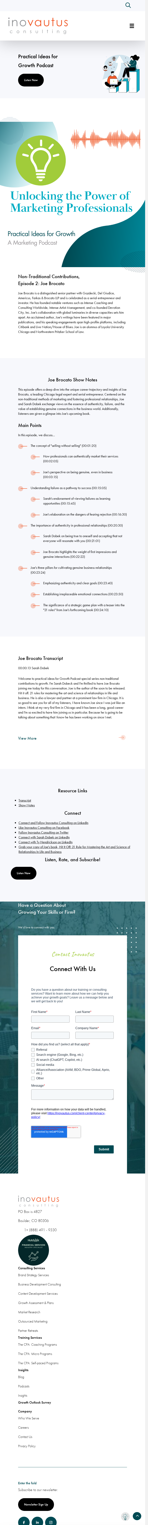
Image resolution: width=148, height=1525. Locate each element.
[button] (128, 5)
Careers (23, 1427)
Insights (22, 1395)
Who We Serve (28, 1418)
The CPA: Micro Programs (35, 1353)
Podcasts (23, 1386)
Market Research (29, 1312)
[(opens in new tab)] (72, 194)
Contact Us (25, 1436)
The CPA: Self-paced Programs (38, 1363)
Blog (21, 1377)
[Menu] (132, 26)
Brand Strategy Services (33, 1275)
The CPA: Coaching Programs (37, 1344)
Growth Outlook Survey (34, 1402)
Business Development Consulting (39, 1284)
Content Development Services (38, 1293)
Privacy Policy (27, 1446)
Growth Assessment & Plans (36, 1303)
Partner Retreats (28, 1330)
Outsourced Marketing (32, 1321)
